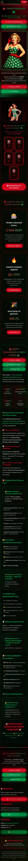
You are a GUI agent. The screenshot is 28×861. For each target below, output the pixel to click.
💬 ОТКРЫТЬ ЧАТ (14, 832)
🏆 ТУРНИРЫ (14, 91)
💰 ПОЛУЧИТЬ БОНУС (14, 26)
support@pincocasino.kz (11, 823)
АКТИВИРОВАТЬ (14, 290)
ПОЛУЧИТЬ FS (14, 332)
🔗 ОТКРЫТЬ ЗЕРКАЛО (14, 799)
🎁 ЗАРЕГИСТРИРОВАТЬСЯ (14, 22)
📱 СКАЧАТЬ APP (14, 369)
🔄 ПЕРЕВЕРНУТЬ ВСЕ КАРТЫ (14, 187)
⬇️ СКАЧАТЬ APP (14, 814)
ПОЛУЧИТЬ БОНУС (14, 246)
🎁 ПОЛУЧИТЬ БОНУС (14, 775)
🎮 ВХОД (24, 2)
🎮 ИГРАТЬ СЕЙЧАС (14, 87)
